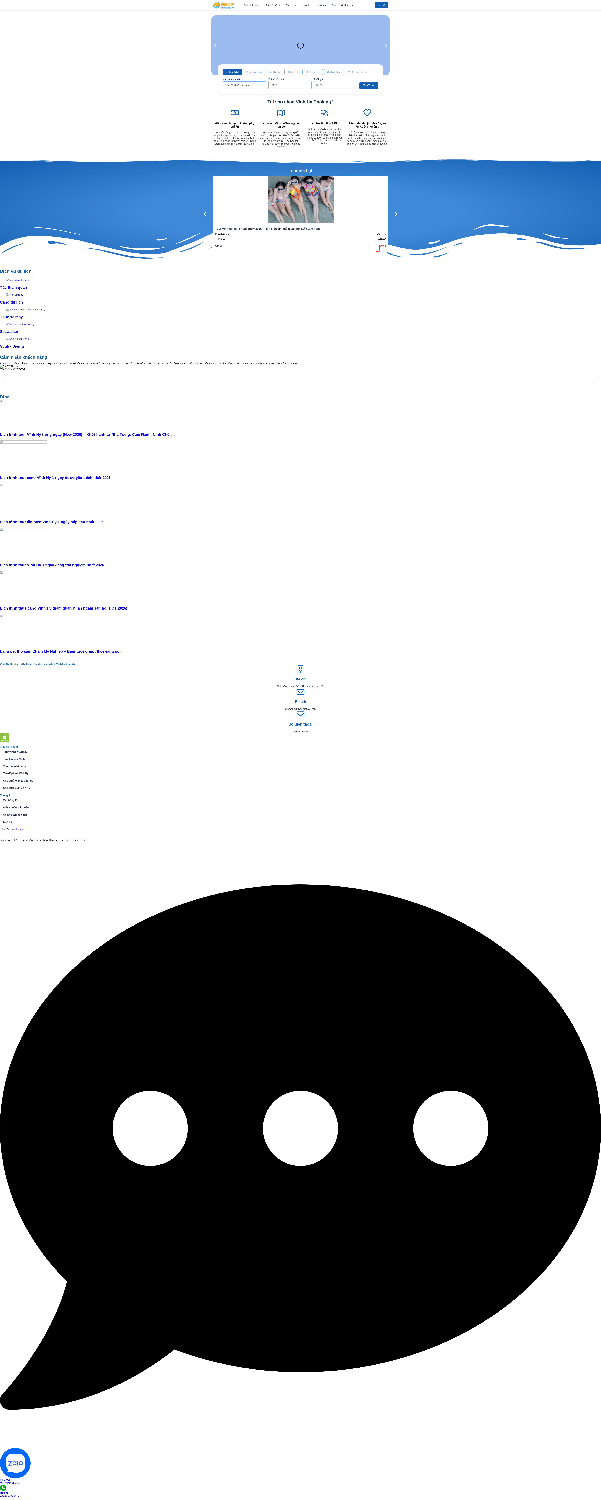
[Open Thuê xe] (296, 5)
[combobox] (289, 85)
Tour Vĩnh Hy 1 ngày (15, 752)
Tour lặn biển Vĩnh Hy (16, 759)
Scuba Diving (12, 346)
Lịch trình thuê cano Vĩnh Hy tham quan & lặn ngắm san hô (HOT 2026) (63, 608)
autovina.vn (16, 829)
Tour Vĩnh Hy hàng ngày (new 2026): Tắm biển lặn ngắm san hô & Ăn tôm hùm (267, 228)
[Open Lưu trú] (311, 5)
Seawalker (9, 331)
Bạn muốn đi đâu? (233, 79)
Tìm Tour (368, 85)
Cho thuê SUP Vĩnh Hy (16, 788)
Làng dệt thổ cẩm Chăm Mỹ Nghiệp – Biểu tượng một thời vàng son (61, 651)
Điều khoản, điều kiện (16, 807)
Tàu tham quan (13, 287)
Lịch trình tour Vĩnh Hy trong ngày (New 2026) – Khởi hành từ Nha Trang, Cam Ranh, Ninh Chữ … (87, 434)
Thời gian (319, 79)
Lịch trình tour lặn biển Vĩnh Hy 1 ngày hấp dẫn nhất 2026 (51, 522)
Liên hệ (7, 822)
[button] (215, 45)
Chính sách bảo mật (15, 814)
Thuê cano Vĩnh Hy (14, 766)
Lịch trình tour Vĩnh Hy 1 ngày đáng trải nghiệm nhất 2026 (52, 565)
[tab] (232, 72)
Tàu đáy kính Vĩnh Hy (15, 773)
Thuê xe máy (11, 317)
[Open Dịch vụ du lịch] (260, 5)
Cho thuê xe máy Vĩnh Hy (18, 780)
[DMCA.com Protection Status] (5, 741)
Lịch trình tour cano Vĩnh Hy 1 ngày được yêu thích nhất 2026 (55, 478)
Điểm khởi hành (276, 79)
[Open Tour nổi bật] (279, 5)
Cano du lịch (11, 302)
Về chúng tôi (10, 800)
